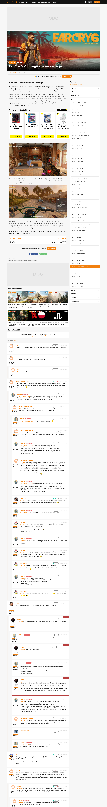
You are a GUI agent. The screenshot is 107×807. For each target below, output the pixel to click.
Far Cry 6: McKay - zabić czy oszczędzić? (82, 220)
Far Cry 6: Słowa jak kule (78, 257)
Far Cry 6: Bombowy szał (78, 240)
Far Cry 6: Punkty (76, 184)
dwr (17, 357)
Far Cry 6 (11, 260)
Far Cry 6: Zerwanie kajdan (78, 230)
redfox (19, 786)
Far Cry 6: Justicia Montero (78, 168)
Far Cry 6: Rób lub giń (77, 112)
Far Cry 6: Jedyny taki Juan (78, 109)
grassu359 (23, 522)
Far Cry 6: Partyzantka (77, 125)
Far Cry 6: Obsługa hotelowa (79, 188)
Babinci (19, 394)
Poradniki (33, 2)
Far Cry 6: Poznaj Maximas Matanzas (81, 224)
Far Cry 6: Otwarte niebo (78, 155)
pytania (35, 260)
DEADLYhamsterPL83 (22, 381)
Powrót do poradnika (76, 84)
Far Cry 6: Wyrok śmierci (78, 158)
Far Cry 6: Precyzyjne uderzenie (79, 214)
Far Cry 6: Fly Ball (76, 165)
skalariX (18, 603)
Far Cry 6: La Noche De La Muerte (80, 102)
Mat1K (19, 619)
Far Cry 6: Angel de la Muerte (79, 270)
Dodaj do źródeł (67, 76)
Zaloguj (97, 2)
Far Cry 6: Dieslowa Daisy (78, 161)
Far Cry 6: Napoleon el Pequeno (79, 132)
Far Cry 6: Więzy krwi (77, 142)
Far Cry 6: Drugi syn (76, 138)
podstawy (30, 260)
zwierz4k (18, 770)
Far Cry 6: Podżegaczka (77, 250)
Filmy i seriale (42, 2)
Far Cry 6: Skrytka (76, 276)
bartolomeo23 (24, 730)
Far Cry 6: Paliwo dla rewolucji (79, 119)
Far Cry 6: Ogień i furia (77, 115)
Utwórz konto (42, 336)
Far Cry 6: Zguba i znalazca (78, 260)
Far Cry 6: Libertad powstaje (79, 122)
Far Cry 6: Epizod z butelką (78, 253)
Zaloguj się (33, 336)
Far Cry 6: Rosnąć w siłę (78, 145)
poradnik (20, 260)
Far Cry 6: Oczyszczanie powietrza (80, 135)
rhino (20, 800)
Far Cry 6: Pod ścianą (77, 280)
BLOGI (54, 2)
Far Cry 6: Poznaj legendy (78, 171)
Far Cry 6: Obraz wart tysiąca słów (80, 178)
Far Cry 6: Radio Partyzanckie (79, 247)
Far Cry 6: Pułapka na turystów (79, 207)
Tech (49, 2)
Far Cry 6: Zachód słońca (78, 148)
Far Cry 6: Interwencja (77, 263)
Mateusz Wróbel (12, 72)
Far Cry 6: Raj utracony (77, 273)
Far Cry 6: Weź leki (76, 174)
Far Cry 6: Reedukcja (77, 234)
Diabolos (18, 755)
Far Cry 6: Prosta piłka (77, 191)
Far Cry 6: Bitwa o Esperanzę (79, 286)
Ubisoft (15, 260)
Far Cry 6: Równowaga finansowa (80, 227)
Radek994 (23, 498)
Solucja (25, 260)
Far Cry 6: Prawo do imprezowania (80, 201)
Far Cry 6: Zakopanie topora (78, 151)
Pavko (17, 345)
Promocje (21, 2)
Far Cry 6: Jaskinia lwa (77, 283)
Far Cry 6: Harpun (76, 197)
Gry (27, 2)
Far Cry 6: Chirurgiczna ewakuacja (80, 266)
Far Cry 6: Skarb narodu (77, 194)
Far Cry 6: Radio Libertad (78, 243)
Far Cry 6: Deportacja (77, 217)
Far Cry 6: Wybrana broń (78, 211)
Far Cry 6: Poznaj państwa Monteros (81, 128)
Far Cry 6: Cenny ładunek (78, 237)
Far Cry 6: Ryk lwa (76, 204)
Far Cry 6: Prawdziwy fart (78, 106)
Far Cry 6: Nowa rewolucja (78, 181)
